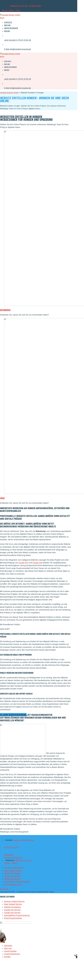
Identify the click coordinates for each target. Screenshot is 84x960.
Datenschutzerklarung (13, 858)
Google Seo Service (12, 876)
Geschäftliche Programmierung (17, 882)
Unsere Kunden (10, 951)
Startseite (8, 22)
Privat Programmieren (13, 884)
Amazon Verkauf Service (14, 868)
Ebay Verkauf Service (13, 871)
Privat (2, 498)
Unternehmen (5, 310)
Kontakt (7, 31)
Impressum (8, 855)
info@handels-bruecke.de (23, 840)
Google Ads (37, 563)
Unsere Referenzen (11, 28)
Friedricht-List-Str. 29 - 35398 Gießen (25, 6)
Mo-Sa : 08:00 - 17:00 (11, 10)
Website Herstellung (12, 873)
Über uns (7, 25)
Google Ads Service (12, 879)
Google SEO (23, 563)
